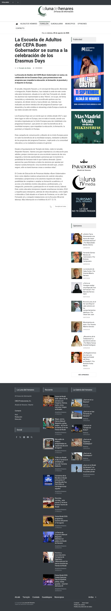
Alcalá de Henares (60, 412)
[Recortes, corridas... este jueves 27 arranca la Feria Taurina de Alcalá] (48, 502)
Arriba (90, 597)
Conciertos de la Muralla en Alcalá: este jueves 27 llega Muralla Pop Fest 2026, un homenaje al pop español (61, 482)
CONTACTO (20, 28)
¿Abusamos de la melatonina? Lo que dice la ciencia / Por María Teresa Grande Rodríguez (89, 341)
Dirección (18, 419)
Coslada (35, 597)
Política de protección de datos (83, 607)
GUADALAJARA (57, 24)
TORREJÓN (44, 24)
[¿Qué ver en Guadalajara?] (76, 456)
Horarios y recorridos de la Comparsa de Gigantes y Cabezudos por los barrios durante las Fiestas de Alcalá (61, 559)
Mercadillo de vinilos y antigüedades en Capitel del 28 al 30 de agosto (61, 443)
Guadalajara (47, 597)
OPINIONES (82, 24)
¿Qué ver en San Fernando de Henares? (88, 414)
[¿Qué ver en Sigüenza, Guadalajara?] (76, 442)
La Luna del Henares (28, 602)
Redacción (18, 417)
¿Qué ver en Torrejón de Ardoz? (87, 428)
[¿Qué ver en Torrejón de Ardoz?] (76, 428)
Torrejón (26, 597)
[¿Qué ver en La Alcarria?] (76, 403)
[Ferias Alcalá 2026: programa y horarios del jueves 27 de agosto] (48, 520)
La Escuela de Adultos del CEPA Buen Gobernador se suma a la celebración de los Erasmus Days (41, 50)
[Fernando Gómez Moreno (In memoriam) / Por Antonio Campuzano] (76, 257)
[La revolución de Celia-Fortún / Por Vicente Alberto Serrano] (76, 273)
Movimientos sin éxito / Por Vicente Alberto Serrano (89, 324)
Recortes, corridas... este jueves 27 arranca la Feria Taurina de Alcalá (61, 502)
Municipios (59, 597)
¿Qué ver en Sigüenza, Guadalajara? (87, 442)
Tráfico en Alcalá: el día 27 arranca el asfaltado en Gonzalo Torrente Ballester (61, 462)
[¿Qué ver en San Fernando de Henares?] (76, 415)
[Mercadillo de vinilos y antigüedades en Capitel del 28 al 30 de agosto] (48, 443)
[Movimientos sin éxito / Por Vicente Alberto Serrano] (76, 326)
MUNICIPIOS (70, 24)
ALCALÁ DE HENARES (28, 24)
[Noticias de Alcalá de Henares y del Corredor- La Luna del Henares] (55, 13)
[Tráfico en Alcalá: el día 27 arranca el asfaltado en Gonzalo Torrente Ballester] (48, 462)
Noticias (85, 405)
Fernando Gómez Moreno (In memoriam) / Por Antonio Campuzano (89, 257)
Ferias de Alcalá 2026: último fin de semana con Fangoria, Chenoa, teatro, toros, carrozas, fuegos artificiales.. (61, 403)
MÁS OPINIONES (83, 375)
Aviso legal (85, 603)
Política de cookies (79, 605)
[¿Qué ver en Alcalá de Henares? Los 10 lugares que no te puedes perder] (76, 468)
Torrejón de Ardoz (25, 68)
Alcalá (17, 597)
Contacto (76, 603)
